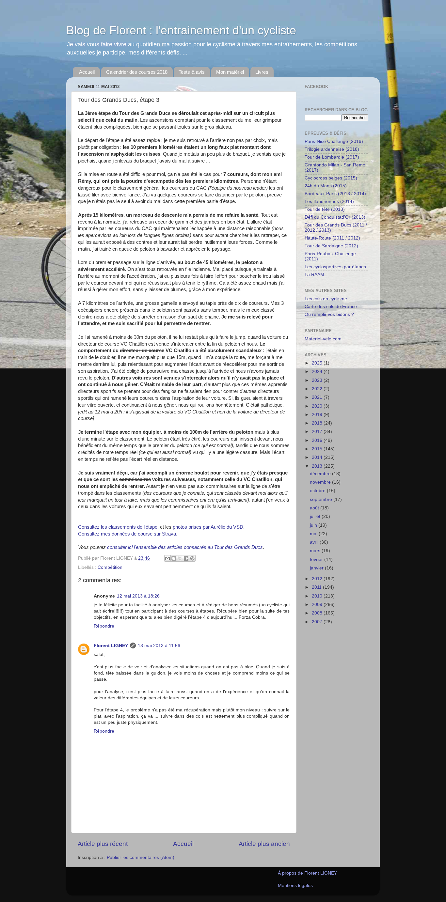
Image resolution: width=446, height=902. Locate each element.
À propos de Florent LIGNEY (307, 873)
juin (314, 525)
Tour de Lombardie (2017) (332, 157)
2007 (318, 621)
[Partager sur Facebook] (186, 558)
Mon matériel (230, 72)
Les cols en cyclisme (326, 298)
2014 (318, 457)
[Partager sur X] (180, 558)
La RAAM (314, 274)
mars (316, 550)
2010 (318, 596)
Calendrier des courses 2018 (136, 72)
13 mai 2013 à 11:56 (159, 645)
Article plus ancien (264, 843)
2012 (318, 578)
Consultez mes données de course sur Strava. (127, 534)
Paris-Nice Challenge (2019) (334, 141)
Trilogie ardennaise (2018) (332, 149)
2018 (318, 423)
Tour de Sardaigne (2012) (331, 245)
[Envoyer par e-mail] (167, 558)
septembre (321, 499)
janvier (317, 568)
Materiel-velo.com (323, 338)
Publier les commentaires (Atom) (140, 857)
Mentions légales (295, 885)
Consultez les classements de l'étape (117, 527)
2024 (318, 371)
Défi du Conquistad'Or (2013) (335, 217)
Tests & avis (192, 72)
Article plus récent (103, 843)
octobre (318, 490)
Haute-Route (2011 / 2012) (332, 238)
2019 (318, 414)
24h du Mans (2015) (326, 185)
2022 (318, 388)
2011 (317, 587)
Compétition (110, 567)
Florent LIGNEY (111, 645)
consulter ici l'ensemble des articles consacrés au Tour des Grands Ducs (185, 547)
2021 (318, 397)
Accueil (87, 72)
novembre (321, 482)
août (315, 507)
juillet (316, 516)
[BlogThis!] (173, 558)
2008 (318, 613)
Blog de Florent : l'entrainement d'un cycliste (181, 30)
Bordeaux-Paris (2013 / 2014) (335, 193)
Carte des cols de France (331, 306)
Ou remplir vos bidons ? (329, 314)
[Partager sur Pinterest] (192, 558)
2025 (318, 363)
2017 (318, 431)
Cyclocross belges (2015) (331, 178)
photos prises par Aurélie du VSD (208, 527)
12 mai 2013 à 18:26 (138, 596)
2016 (318, 440)
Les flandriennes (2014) (329, 201)
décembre (321, 473)
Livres (261, 72)
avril (315, 542)
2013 (318, 466)
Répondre (104, 626)
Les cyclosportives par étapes (335, 266)
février (317, 559)
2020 (318, 406)
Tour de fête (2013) (325, 209)
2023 (318, 380)
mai (314, 533)
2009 (318, 604)
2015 (318, 448)
